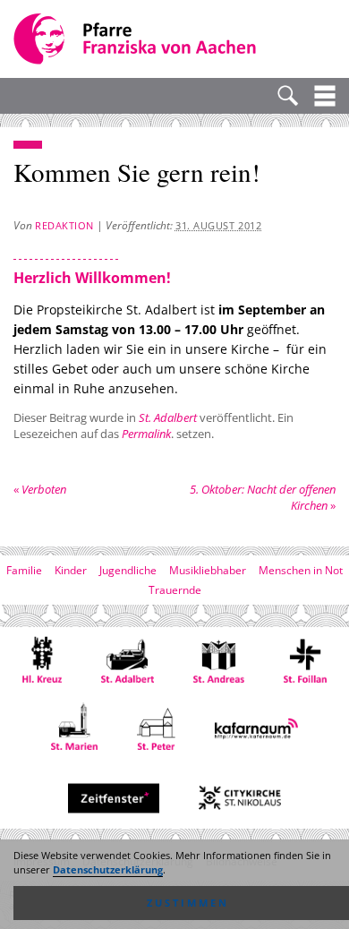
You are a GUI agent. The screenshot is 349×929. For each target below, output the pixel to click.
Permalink (146, 434)
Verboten (39, 489)
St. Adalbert (168, 417)
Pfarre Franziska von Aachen (136, 39)
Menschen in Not (301, 570)
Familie (24, 570)
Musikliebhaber (207, 570)
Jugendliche (128, 570)
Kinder (71, 570)
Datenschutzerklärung (108, 870)
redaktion (64, 225)
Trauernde (175, 590)
